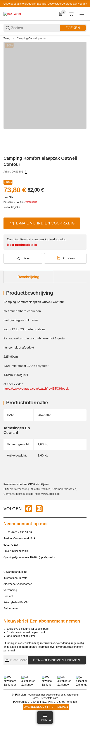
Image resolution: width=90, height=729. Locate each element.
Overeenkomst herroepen (46, 706)
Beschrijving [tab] (28, 277)
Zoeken (73, 28)
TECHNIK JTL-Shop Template (59, 701)
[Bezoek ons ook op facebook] (28, 508)
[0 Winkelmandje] (71, 14)
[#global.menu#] (82, 14)
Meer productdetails (22, 244)
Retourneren (11, 608)
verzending (72, 694)
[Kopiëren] (26, 171)
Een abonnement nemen (56, 660)
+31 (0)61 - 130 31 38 (19, 532)
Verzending (31, 202)
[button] (83, 498)
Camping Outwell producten (33, 38)
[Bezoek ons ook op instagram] (39, 508)
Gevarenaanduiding (15, 571)
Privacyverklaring (59, 643)
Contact (8, 596)
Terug (6, 38)
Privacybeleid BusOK (16, 602)
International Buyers (15, 578)
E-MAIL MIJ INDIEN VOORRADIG (45, 223)
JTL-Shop (34, 701)
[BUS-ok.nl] (12, 13)
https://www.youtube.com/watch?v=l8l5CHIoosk (36, 388)
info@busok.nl (20, 551)
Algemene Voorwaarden (17, 584)
